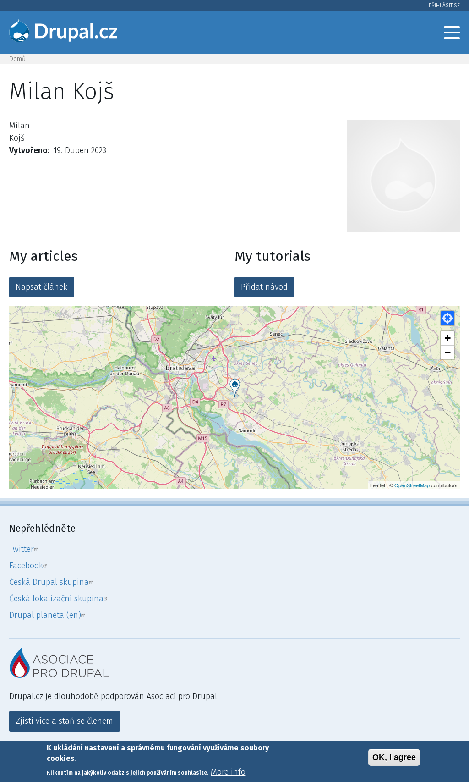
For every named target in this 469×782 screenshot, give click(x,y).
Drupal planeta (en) (45, 615)
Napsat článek (41, 287)
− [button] (448, 352)
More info (228, 772)
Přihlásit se (444, 5)
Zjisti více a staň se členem (64, 721)
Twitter (21, 549)
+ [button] (448, 338)
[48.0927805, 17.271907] (234, 388)
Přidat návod (264, 287)
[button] (447, 318)
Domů (17, 59)
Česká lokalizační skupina (56, 599)
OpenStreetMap (412, 485)
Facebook (26, 566)
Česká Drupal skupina (49, 582)
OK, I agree (394, 757)
